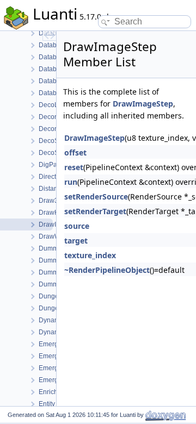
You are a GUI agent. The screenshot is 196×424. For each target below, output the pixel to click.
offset (75, 152)
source (76, 226)
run (70, 182)
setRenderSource (96, 196)
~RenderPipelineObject (107, 270)
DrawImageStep (143, 103)
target (76, 240)
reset (73, 167)
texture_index (90, 255)
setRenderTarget (95, 211)
